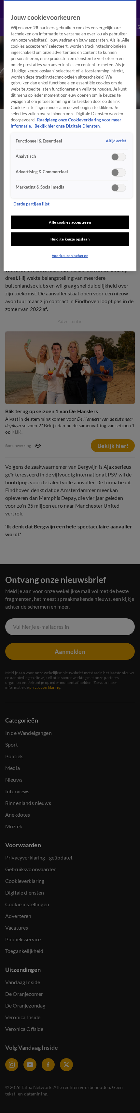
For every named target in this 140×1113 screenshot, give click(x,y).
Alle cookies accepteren (70, 222)
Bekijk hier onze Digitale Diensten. (68, 126)
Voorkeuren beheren (70, 256)
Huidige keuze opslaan (70, 239)
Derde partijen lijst (31, 204)
